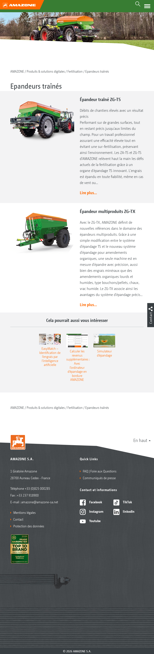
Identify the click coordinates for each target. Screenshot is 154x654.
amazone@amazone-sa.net (39, 501)
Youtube (94, 520)
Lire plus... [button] (88, 192)
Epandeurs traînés (97, 71)
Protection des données (28, 526)
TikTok (127, 501)
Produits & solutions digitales (46, 71)
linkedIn (128, 511)
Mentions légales (24, 512)
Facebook (95, 501)
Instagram (95, 511)
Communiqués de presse (99, 477)
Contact (18, 519)
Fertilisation (75, 71)
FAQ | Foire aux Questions (99, 471)
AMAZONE (17, 71)
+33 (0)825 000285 (37, 488)
